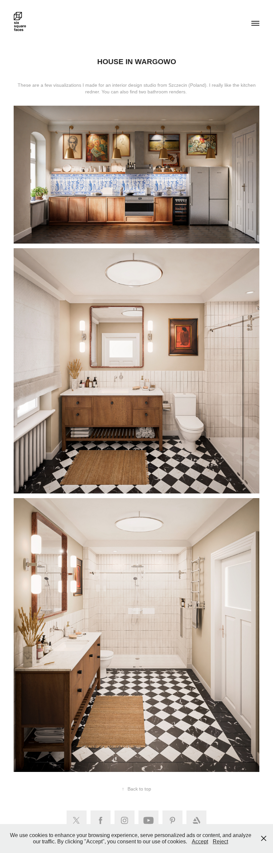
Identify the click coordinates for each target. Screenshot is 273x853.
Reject (220, 841)
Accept (200, 841)
